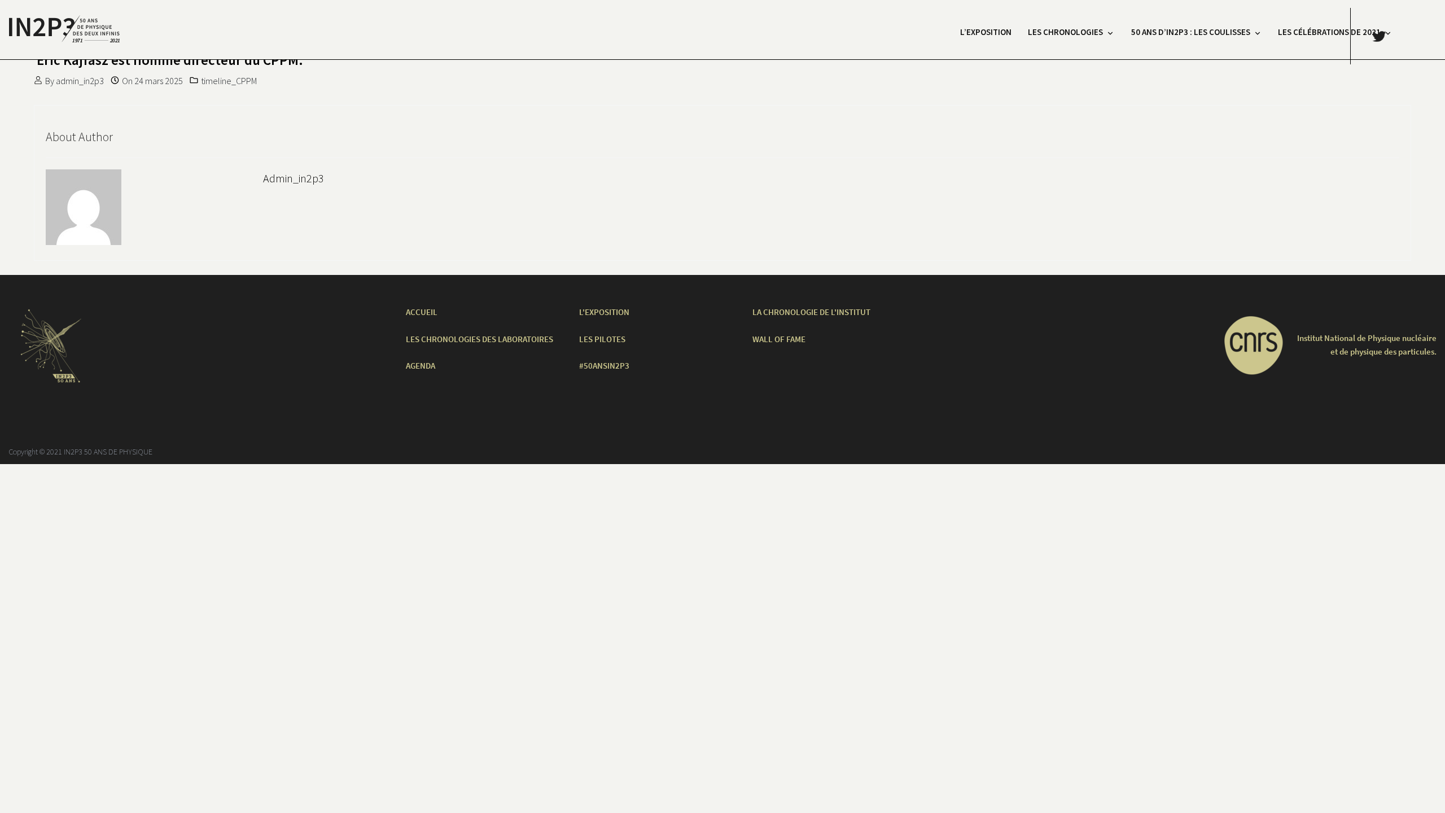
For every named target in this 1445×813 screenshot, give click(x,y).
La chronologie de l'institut (811, 312)
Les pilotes (602, 339)
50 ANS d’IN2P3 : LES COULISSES (1190, 32)
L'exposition (604, 312)
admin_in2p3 (80, 80)
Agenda (420, 365)
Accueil (421, 312)
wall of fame (778, 339)
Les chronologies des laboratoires (479, 339)
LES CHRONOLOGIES (1065, 32)
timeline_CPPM (229, 80)
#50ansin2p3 (604, 365)
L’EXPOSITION (986, 32)
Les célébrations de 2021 (1329, 32)
